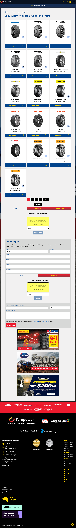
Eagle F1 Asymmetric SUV (61, 69)
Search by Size (68, 444)
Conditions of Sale (20, 525)
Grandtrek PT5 (38, 99)
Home (7, 12)
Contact (66, 472)
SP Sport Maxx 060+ (60, 99)
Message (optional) (11, 310)
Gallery (66, 480)
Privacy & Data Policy (10, 525)
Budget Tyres (5, 491)
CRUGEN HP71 (38, 40)
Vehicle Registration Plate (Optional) (15, 305)
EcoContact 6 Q (60, 159)
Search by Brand (68, 446)
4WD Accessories (68, 460)
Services (66, 458)
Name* (8, 254)
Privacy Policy (35, 321)
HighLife (15, 159)
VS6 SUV (60, 129)
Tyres (65, 440)
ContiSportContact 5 (38, 159)
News (66, 478)
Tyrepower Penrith (39, 5)
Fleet (65, 476)
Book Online (68, 474)
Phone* (8, 259)
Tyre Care (66, 448)
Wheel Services (68, 468)
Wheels (66, 452)
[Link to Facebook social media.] (72, 524)
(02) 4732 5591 (9, 451)
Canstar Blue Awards (7, 489)
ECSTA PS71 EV (38, 69)
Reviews (66, 482)
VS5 (38, 129)
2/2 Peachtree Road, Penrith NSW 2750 (11, 448)
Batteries (66, 462)
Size (7, 249)
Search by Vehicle (68, 442)
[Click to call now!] (63, 2)
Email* (7, 264)
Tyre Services (67, 466)
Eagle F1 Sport (15, 99)
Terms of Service (45, 321)
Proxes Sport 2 (15, 40)
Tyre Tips (66, 450)
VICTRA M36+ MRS (15, 129)
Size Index (4, 487)
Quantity (52, 249)
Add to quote (12, 46)
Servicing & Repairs (69, 464)
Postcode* (8, 269)
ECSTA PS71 (15, 69)
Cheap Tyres (5, 493)
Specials (66, 470)
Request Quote (11, 325)
